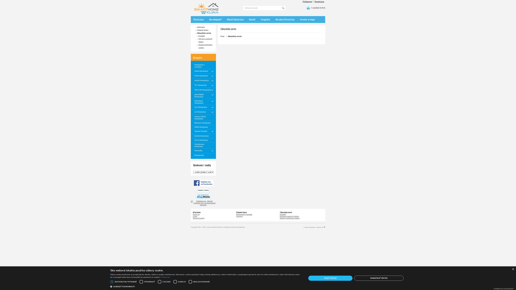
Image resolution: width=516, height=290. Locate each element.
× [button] (513, 269)
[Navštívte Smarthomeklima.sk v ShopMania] (203, 198)
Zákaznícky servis (204, 33)
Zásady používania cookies (205, 46)
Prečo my (196, 214)
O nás (195, 216)
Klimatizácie (199, 19)
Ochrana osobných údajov (205, 40)
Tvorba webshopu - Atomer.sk (313, 227)
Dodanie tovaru (202, 30)
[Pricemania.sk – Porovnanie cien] (203, 192)
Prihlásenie (307, 2)
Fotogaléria (265, 19)
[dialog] (258, 278)
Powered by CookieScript (504, 289)
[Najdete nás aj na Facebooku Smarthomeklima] (203, 186)
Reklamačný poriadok (244, 214)
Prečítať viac (165, 277)
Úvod (222, 36)
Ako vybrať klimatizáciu (285, 19)
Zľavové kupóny (199, 218)
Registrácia (319, 2)
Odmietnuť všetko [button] (379, 278)
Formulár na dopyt (307, 19)
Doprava (239, 216)
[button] (206, 286)
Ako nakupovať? (215, 19)
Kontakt (252, 19)
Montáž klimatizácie (235, 19)
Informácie (201, 27)
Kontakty (201, 36)
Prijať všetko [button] (330, 278)
